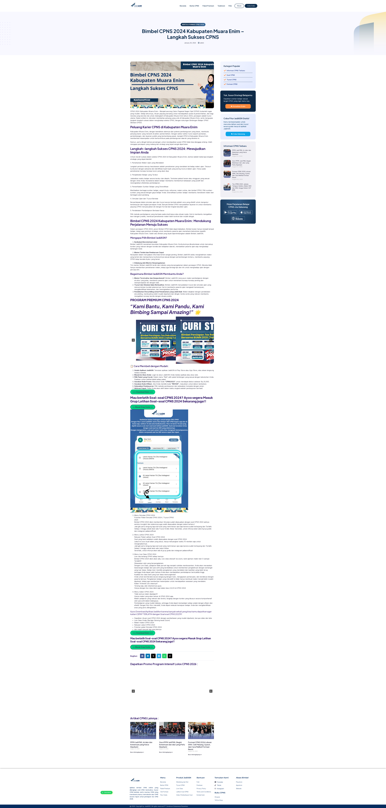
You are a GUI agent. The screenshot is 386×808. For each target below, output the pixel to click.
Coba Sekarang (239, 134)
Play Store (181, 370)
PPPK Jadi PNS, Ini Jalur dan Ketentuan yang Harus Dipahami (141, 744)
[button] (133, 340)
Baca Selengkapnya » (137, 752)
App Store (193, 370)
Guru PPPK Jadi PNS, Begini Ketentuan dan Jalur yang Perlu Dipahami (172, 744)
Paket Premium (208, 6)
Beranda (183, 6)
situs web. (194, 375)
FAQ (230, 6)
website (143, 373)
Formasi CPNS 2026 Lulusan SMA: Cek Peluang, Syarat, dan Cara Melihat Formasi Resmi (200, 745)
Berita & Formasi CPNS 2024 (193, 24)
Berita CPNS (194, 6)
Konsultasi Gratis (239, 106)
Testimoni (221, 6)
